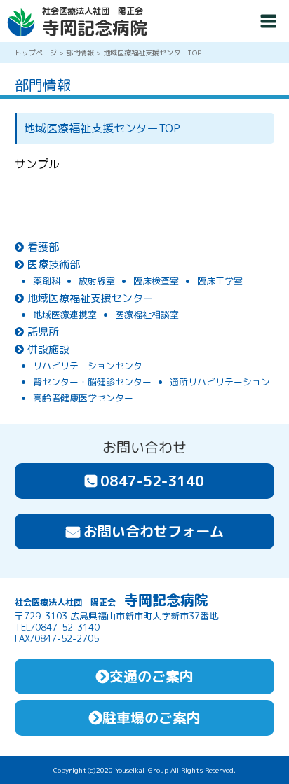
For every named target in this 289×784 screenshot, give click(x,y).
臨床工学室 (220, 281)
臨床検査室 (156, 281)
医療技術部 (53, 264)
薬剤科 (46, 281)
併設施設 (48, 349)
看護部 (43, 247)
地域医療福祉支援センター (90, 298)
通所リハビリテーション (220, 382)
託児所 (43, 331)
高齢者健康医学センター (83, 398)
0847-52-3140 (152, 480)
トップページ (36, 52)
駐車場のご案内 (151, 717)
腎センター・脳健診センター (92, 382)
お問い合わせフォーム (153, 531)
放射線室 (97, 281)
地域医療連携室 (65, 314)
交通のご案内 (151, 676)
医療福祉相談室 (147, 314)
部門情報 (80, 52)
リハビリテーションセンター (92, 366)
